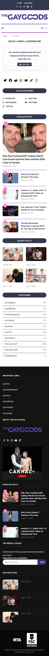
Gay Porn (25, 332)
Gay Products (25, 338)
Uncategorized (25, 356)
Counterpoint (25, 303)
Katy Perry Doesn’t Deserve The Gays (30, 175)
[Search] (46, 28)
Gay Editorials (25, 309)
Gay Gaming (25, 320)
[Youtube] (28, 7)
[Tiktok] (31, 7)
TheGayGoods (29, 652)
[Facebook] (17, 7)
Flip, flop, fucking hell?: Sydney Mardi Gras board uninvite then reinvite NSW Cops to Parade (24, 159)
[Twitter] (20, 7)
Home (5, 36)
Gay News (25, 326)
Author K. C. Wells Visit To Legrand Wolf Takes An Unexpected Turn (33, 193)
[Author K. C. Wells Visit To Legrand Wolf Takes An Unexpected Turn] (10, 194)
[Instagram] (24, 7)
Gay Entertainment (25, 314)
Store (19, 3)
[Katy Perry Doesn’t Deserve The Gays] (10, 178)
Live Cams (28, 3)
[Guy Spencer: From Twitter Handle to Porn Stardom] (10, 211)
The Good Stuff (25, 344)
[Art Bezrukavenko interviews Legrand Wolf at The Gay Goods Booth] (10, 227)
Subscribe (25, 64)
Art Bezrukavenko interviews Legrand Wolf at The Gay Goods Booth (33, 226)
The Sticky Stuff (25, 350)
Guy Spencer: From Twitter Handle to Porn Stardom (33, 208)
